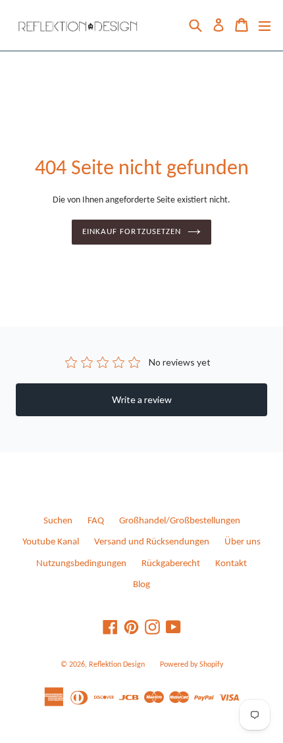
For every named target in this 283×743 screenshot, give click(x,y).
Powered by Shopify (191, 665)
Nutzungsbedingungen (81, 564)
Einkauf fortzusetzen (131, 232)
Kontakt (231, 564)
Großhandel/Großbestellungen (179, 521)
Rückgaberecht (171, 564)
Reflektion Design (117, 665)
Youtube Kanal (50, 542)
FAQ (96, 521)
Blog (141, 585)
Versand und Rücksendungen (151, 542)
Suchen (57, 521)
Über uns (242, 542)
